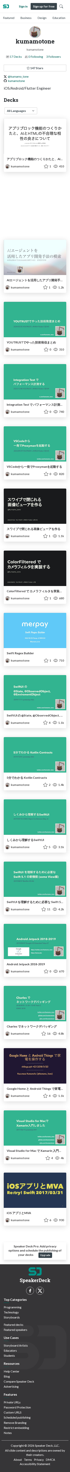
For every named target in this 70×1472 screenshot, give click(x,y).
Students (9, 1355)
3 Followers (53, 56)
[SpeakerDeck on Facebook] (30, 1291)
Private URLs (12, 1402)
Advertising (11, 1386)
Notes (8, 1433)
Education (58, 17)
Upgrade (45, 1255)
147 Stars (36, 68)
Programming (12, 1307)
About (18, 1459)
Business (26, 17)
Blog (7, 1376)
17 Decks (16, 56)
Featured (8, 17)
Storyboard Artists (16, 1345)
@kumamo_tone (18, 76)
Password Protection (17, 1407)
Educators (10, 1350)
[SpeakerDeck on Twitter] (40, 1291)
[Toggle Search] (61, 6)
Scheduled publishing (17, 1417)
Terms (28, 1459)
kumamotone (16, 80)
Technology (11, 1312)
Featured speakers (15, 1329)
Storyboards (12, 1317)
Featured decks (13, 1324)
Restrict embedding (16, 1427)
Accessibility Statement (35, 1464)
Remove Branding (15, 1422)
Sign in (23, 6)
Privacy (39, 1459)
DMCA (50, 1459)
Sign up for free (44, 6)
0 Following (35, 56)
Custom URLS (12, 1412)
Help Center (11, 1371)
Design (42, 17)
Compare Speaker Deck (19, 1381)
